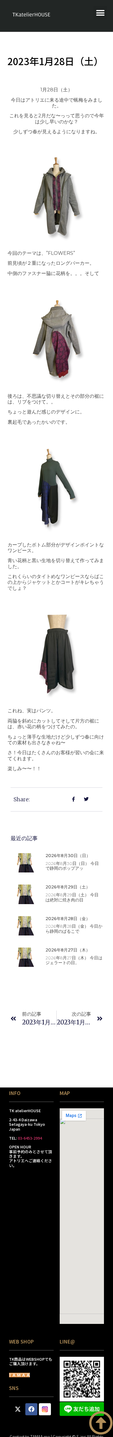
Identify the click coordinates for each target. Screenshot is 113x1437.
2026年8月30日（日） (68, 855)
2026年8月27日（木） (68, 950)
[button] (100, 13)
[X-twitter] (18, 1409)
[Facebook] (31, 1409)
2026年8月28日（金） (68, 918)
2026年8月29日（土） (68, 887)
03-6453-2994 (30, 1138)
